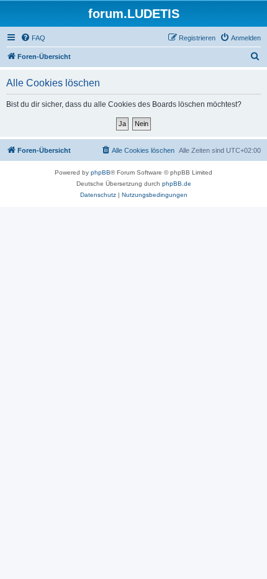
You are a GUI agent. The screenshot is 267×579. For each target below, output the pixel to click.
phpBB (101, 172)
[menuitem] (32, 37)
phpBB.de (176, 183)
